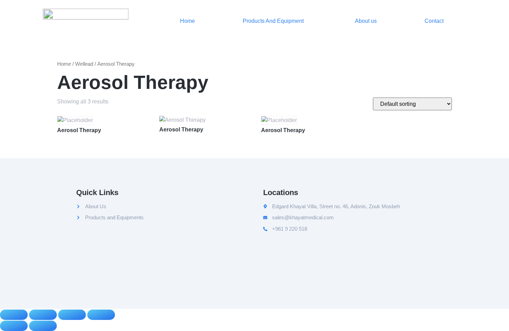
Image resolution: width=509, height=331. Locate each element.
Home (187, 21)
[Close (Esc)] (101, 315)
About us (366, 21)
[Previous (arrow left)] (14, 326)
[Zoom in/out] (14, 315)
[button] (275, 21)
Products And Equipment (273, 21)
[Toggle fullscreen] (43, 315)
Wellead (84, 64)
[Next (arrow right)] (43, 326)
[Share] (72, 315)
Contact (434, 21)
